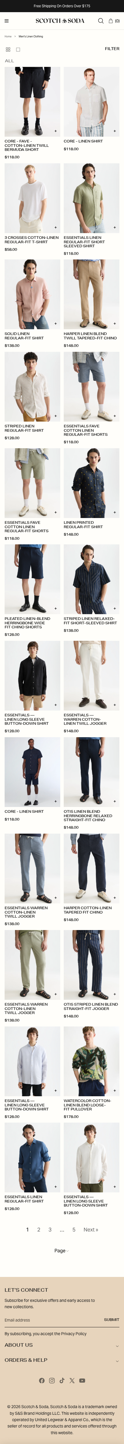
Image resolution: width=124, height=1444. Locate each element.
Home (8, 36)
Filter (112, 49)
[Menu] (6, 21)
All (9, 61)
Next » (91, 1230)
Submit (111, 1320)
